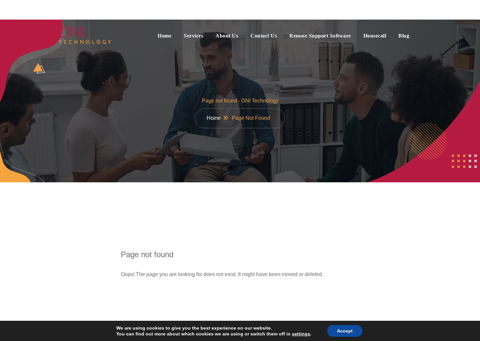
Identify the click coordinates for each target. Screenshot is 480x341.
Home (164, 36)
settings (301, 333)
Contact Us (263, 36)
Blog (403, 36)
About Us (227, 36)
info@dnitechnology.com (102, 9)
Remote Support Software (320, 36)
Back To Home (150, 295)
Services (193, 36)
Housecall (374, 36)
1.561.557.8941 (389, 9)
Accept (345, 330)
